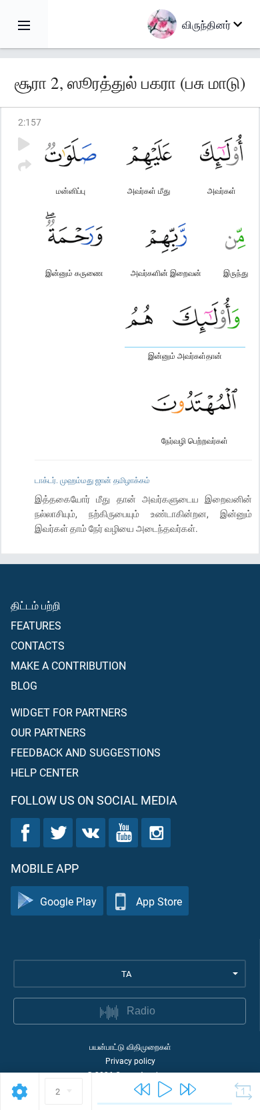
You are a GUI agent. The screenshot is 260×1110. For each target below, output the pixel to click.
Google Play (68, 901)
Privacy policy (130, 1060)
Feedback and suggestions (86, 752)
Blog (24, 685)
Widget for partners (69, 712)
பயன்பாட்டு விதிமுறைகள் (130, 1046)
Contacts (38, 645)
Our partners (48, 732)
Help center (45, 772)
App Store (159, 901)
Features (36, 625)
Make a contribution (68, 665)
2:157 (29, 122)
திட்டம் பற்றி (36, 605)
